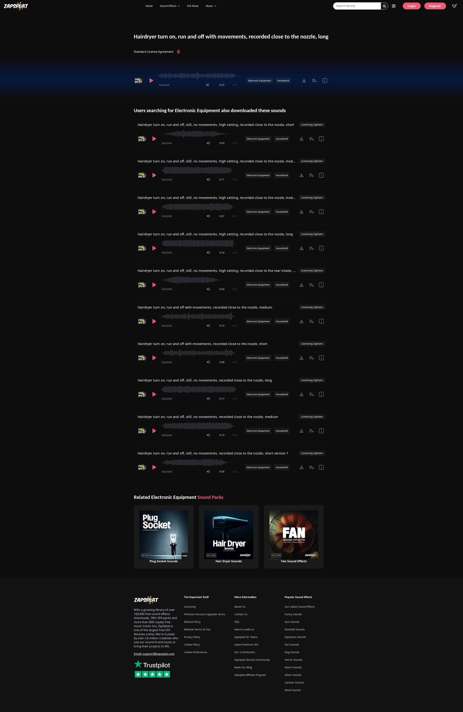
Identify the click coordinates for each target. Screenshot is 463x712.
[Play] (151, 80)
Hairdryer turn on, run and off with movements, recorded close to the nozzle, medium (205, 307)
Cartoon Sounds (294, 682)
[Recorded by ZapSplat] (139, 80)
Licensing (190, 606)
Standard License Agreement (153, 52)
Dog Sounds (292, 652)
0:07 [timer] (221, 216)
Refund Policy (192, 621)
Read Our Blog (243, 667)
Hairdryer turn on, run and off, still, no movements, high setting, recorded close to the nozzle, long (215, 234)
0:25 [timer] (221, 85)
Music (209, 6)
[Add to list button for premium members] (314, 80)
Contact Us (240, 614)
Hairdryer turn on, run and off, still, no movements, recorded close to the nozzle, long (205, 380)
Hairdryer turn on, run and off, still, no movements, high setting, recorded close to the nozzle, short (216, 124)
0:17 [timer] (221, 398)
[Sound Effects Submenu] (180, 6)
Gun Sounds (292, 621)
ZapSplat (164, 85)
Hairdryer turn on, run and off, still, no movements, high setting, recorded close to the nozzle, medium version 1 (226, 197)
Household (283, 80)
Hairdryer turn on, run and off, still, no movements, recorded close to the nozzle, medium (208, 417)
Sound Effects (168, 6)
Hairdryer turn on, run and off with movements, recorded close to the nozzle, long (231, 37)
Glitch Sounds (293, 675)
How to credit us (244, 629)
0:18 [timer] (221, 252)
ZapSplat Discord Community (252, 659)
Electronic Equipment (259, 80)
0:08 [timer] (221, 362)
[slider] (198, 75)
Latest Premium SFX (246, 644)
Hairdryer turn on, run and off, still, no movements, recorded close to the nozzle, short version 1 (213, 453)
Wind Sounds (293, 690)
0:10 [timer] (221, 325)
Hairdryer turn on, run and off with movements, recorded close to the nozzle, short (202, 344)
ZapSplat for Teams (246, 637)
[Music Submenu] (216, 6)
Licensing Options (312, 124)
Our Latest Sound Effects (300, 606)
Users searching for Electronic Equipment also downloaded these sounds (210, 110)
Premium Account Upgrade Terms (204, 614)
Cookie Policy (192, 644)
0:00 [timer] (234, 85)
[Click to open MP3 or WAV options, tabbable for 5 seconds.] (304, 80)
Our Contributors (244, 652)
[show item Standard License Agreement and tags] (324, 80)
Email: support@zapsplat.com (154, 654)
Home (149, 6)
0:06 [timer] (221, 471)
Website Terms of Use (197, 629)
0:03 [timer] (221, 143)
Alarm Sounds (293, 667)
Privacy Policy (192, 637)
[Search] (384, 6)
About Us (239, 606)
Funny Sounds (293, 614)
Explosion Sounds (295, 637)
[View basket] (454, 6)
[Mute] (207, 85)
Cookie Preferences (195, 652)
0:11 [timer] (221, 179)
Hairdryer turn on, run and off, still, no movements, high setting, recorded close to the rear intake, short (219, 270)
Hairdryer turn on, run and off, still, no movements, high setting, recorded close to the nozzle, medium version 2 (226, 161)
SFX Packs (193, 6)
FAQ (236, 621)
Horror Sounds (293, 659)
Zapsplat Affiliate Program (250, 675)
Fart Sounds (292, 644)
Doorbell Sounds (295, 629)
